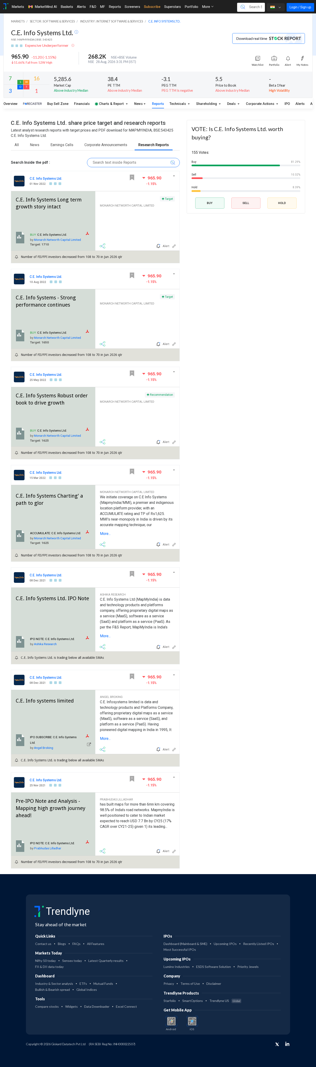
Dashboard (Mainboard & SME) (185, 944)
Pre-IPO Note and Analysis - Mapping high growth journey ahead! (50, 808)
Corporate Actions (260, 104)
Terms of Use (190, 983)
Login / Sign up (300, 7)
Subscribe (152, 7)
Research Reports (153, 145)
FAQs (76, 944)
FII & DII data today (49, 967)
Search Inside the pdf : (30, 162)
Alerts (81, 7)
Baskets (67, 7)
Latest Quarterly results (106, 961)
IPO (287, 104)
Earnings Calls (61, 145)
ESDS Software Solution (213, 967)
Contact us (43, 944)
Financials (82, 104)
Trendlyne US (224, 1001)
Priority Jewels (248, 967)
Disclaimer (213, 983)
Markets (18, 7)
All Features (95, 944)
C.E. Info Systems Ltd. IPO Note (52, 598)
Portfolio (191, 7)
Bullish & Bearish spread (52, 990)
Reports (115, 7)
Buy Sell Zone (57, 104)
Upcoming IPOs (225, 944)
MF (102, 7)
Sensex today (72, 961)
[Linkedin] (287, 1044)
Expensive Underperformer (47, 45)
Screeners (132, 7)
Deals (232, 104)
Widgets (71, 1006)
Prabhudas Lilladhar (47, 848)
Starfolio (170, 1001)
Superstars (172, 7)
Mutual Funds (103, 983)
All (17, 145)
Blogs (62, 944)
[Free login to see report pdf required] (89, 233)
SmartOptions (192, 1001)
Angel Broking (43, 748)
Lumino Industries (177, 967)
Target (168, 199)
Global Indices (86, 990)
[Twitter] (277, 1044)
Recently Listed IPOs (258, 944)
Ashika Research (45, 644)
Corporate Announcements (105, 145)
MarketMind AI (46, 7)
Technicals (178, 104)
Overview (10, 104)
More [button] (206, 7)
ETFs (83, 983)
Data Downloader (96, 1006)
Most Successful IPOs (180, 949)
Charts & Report (111, 104)
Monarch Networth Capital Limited (57, 240)
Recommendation (161, 394)
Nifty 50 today (45, 961)
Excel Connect (126, 1006)
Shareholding (207, 104)
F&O (93, 7)
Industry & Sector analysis (54, 983)
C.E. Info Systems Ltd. (42, 33)
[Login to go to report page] (89, 744)
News (138, 104)
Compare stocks (47, 1006)
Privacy (169, 983)
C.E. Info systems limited (45, 701)
